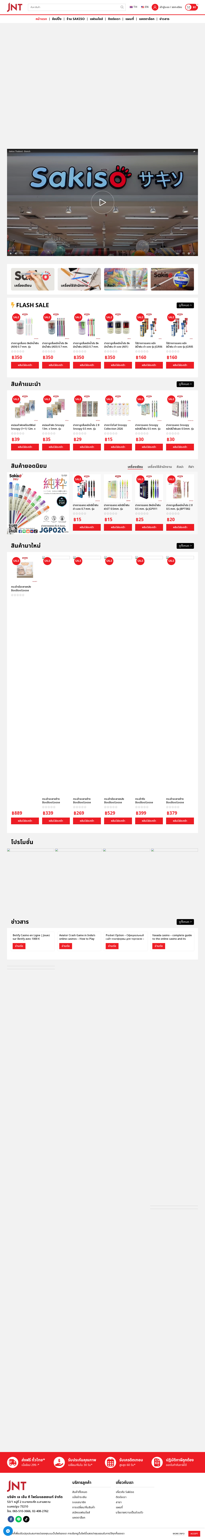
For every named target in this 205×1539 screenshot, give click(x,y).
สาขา (119, 1502)
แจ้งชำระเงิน (79, 1497)
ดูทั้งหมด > (185, 305)
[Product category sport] (172, 279)
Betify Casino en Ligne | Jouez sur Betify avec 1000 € (31, 937)
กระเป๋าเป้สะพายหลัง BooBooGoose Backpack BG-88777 (23, 590)
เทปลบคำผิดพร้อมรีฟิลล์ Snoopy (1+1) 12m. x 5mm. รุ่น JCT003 (23, 428)
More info (178, 1533)
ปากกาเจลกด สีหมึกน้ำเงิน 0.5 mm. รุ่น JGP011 (148, 507)
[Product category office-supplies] (79, 279)
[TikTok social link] (26, 1519)
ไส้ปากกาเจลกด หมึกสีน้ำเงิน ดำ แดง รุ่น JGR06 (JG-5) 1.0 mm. (148, 346)
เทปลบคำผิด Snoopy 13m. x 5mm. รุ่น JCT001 (53, 428)
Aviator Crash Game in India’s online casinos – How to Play (77, 937)
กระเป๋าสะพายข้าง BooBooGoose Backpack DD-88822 (85, 802)
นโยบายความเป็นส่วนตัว (129, 1512)
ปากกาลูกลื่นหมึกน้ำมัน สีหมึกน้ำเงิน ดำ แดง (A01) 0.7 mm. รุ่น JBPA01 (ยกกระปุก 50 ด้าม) (117, 348)
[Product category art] (126, 279)
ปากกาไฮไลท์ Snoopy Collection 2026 (115, 427)
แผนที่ (119, 1507)
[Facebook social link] (11, 1519)
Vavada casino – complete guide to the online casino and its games (172, 939)
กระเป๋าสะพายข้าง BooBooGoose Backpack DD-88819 (54, 802)
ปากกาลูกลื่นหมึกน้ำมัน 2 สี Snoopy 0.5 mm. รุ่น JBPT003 (86, 428)
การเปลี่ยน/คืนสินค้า (83, 1507)
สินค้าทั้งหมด (79, 1492)
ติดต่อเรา (121, 1497)
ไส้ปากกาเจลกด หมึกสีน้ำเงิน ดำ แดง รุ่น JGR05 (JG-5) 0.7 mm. (179, 346)
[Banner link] (102, 84)
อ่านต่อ (19, 946)
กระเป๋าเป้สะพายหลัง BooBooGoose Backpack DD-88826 (116, 802)
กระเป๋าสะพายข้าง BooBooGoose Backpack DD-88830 (178, 802)
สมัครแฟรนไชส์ (81, 1512)
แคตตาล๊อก (78, 1517)
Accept (194, 1533)
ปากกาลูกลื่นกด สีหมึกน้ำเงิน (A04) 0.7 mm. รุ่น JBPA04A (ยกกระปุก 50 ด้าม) (25, 348)
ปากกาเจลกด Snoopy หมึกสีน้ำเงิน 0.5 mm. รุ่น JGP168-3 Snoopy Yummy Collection (147, 430)
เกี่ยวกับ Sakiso (125, 1492)
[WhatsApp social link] (18, 1519)
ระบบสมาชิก (79, 1502)
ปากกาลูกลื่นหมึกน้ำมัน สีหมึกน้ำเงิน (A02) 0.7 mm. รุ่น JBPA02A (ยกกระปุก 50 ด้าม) (86, 348)
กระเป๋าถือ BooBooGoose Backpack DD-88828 (147, 802)
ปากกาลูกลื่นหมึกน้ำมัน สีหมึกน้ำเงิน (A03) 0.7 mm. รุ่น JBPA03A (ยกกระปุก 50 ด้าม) (55, 348)
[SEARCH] (122, 7)
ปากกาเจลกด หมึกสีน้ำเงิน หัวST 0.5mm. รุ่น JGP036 (116, 508)
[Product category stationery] (32, 279)
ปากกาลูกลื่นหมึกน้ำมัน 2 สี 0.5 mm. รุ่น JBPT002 (179, 507)
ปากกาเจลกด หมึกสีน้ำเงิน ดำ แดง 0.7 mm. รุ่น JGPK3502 (85, 508)
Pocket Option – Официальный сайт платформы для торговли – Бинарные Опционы (125, 939)
